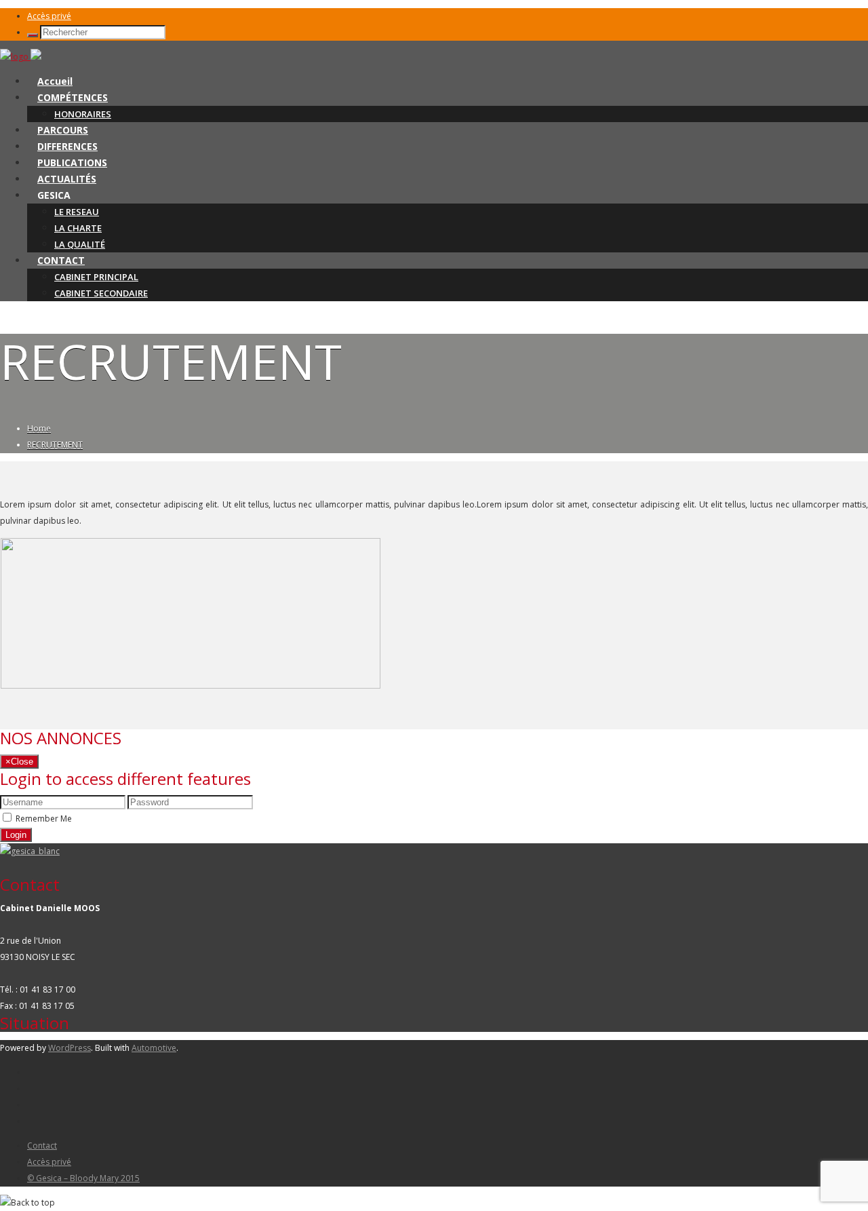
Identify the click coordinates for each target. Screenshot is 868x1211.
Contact (42, 1145)
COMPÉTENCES (72, 97)
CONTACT (61, 260)
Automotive (154, 1048)
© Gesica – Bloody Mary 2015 (83, 1178)
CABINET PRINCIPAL (96, 277)
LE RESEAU (76, 212)
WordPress (69, 1048)
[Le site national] (30, 851)
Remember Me (44, 818)
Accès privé (49, 16)
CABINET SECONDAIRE (101, 293)
